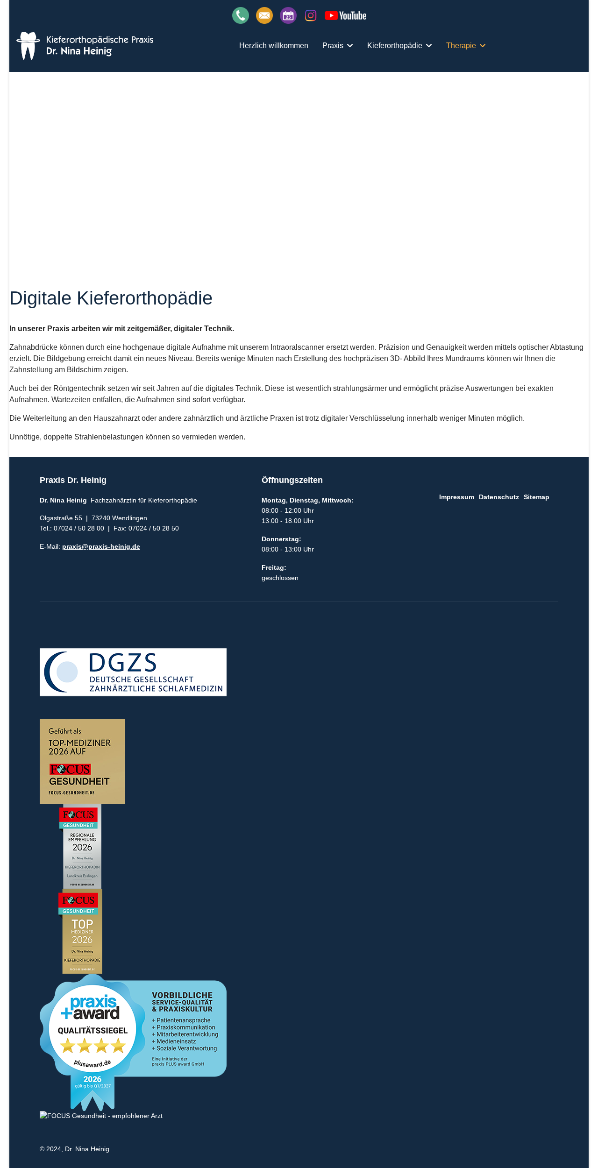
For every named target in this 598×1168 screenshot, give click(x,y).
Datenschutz (499, 497)
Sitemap (536, 497)
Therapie (461, 46)
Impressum (456, 497)
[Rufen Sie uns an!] (240, 15)
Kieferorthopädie (394, 46)
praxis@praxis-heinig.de (101, 546)
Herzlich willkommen (273, 46)
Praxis (332, 46)
